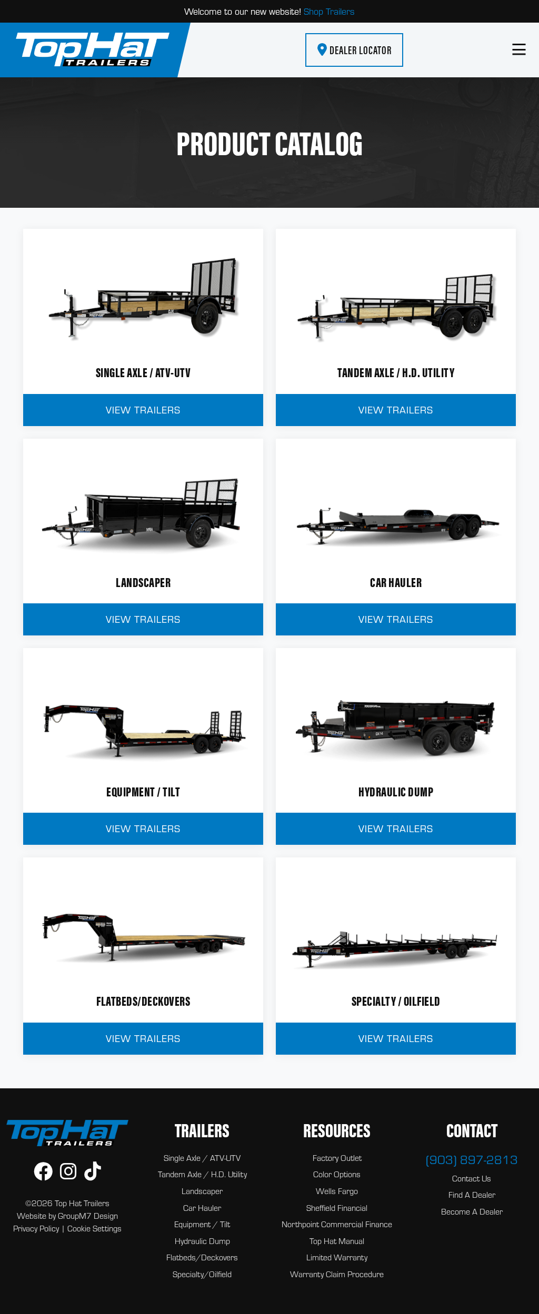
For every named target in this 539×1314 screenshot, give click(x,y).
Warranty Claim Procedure (337, 1274)
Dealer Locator (359, 50)
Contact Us (471, 1178)
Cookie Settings (94, 1228)
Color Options (337, 1174)
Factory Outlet (337, 1158)
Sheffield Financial (336, 1207)
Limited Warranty (336, 1257)
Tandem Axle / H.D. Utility (202, 1174)
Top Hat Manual (337, 1241)
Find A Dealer (471, 1194)
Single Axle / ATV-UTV (202, 1158)
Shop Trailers (329, 11)
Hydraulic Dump (202, 1241)
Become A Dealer (472, 1211)
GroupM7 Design (88, 1215)
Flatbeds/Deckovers (202, 1257)
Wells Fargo (337, 1191)
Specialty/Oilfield (202, 1274)
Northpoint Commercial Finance (337, 1224)
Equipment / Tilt (202, 1224)
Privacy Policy (36, 1228)
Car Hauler (202, 1207)
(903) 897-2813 (472, 1159)
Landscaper (202, 1191)
